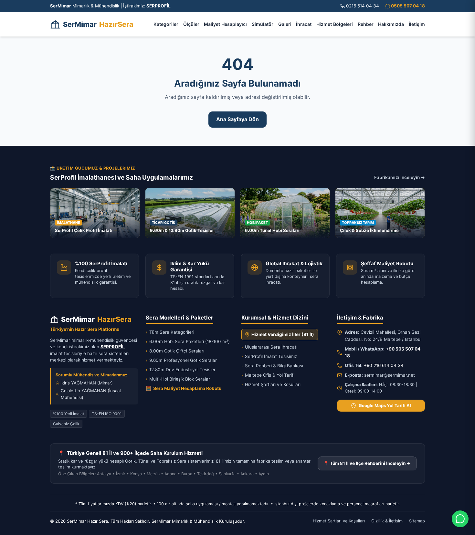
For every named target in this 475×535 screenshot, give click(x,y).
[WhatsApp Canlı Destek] (460, 518)
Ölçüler (191, 24)
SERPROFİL (112, 346)
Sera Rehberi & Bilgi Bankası (272, 365)
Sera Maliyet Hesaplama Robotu (183, 388)
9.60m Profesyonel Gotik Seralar (181, 360)
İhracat (303, 24)
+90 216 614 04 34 (384, 365)
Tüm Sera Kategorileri (170, 332)
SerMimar (98, 24)
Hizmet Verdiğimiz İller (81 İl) (282, 334)
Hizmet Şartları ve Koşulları (271, 384)
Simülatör (262, 24)
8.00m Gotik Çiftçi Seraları (175, 350)
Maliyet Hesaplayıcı (225, 24)
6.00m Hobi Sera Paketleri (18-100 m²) (188, 341)
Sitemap (417, 521)
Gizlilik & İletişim (387, 521)
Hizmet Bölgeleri (334, 24)
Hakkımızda (391, 24)
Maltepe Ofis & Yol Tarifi (267, 375)
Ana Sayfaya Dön (237, 119)
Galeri (284, 24)
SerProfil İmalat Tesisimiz (269, 356)
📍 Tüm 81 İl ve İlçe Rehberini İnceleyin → (367, 463)
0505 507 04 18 (407, 5)
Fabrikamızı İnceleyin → (399, 177)
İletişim (417, 24)
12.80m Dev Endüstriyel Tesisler (181, 369)
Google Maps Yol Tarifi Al (385, 405)
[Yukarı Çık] (14, 526)
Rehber (366, 24)
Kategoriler (165, 24)
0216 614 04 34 (362, 5)
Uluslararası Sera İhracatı (269, 347)
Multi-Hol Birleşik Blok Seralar (178, 379)
